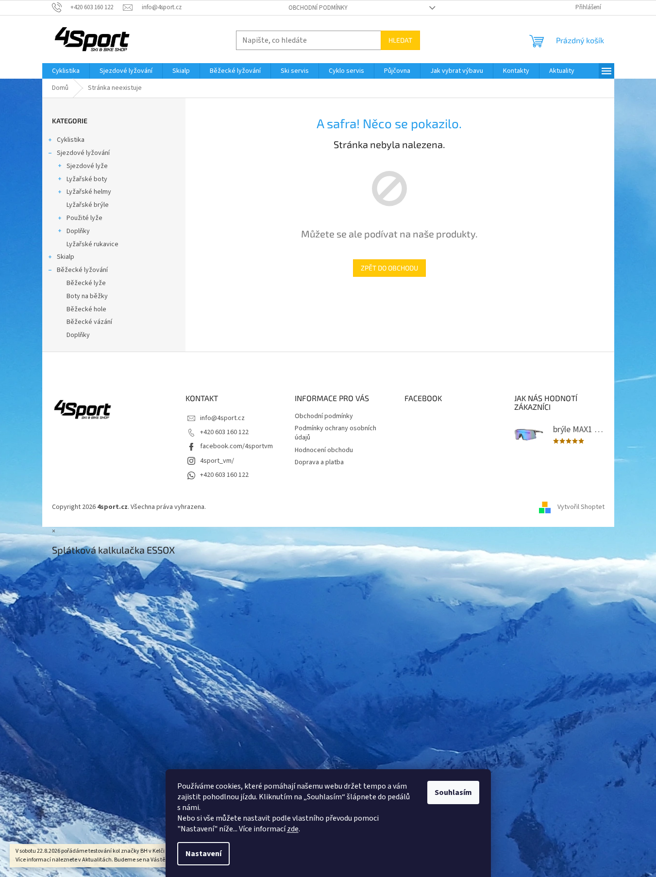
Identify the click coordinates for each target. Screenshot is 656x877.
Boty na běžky (87, 296)
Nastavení (203, 853)
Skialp (65, 257)
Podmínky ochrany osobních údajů (335, 432)
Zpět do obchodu (389, 268)
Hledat (400, 40)
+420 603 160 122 (224, 432)
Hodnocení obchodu (324, 450)
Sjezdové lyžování (83, 153)
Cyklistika (70, 140)
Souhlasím (453, 792)
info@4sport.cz (222, 418)
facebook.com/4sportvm (236, 446)
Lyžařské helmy (89, 192)
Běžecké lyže (86, 283)
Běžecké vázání (89, 322)
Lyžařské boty (87, 179)
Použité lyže (84, 218)
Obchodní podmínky (318, 7)
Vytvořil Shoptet (581, 507)
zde (293, 829)
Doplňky (78, 231)
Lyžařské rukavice (92, 244)
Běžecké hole (86, 309)
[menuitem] (65, 71)
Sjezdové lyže (87, 166)
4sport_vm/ (217, 461)
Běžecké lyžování (82, 270)
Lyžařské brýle (88, 205)
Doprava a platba (319, 462)
